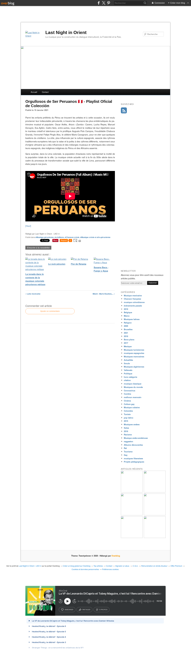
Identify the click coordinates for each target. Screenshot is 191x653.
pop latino (128, 417)
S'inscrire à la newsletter (38, 247)
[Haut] (28, 225)
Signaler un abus (122, 566)
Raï (125, 448)
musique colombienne (134, 302)
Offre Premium (176, 566)
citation (127, 380)
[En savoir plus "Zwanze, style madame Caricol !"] (132, 514)
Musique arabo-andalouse (136, 438)
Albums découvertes (133, 444)
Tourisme (128, 451)
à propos (103, 609)
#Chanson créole (72, 237)
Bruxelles (128, 329)
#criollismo (59, 237)
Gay (125, 455)
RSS (124, 110)
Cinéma (127, 400)
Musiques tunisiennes (134, 349)
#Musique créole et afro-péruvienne (95, 237)
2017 (126, 342)
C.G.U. (135, 566)
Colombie (128, 410)
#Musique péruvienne (45, 237)
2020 (126, 325)
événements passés (133, 305)
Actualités (128, 360)
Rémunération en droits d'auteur (154, 566)
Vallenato (128, 370)
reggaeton (128, 441)
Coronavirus (129, 390)
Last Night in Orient (66, 32)
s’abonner (69, 609)
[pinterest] (108, 3)
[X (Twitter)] (103, 3)
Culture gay (129, 404)
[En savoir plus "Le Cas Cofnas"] (155, 537)
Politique (128, 373)
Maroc (127, 315)
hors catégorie (130, 377)
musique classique (132, 383)
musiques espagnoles (134, 353)
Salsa (126, 427)
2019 (126, 309)
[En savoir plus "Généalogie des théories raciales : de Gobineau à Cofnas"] (155, 514)
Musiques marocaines (134, 356)
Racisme (128, 434)
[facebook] (99, 3)
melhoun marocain (132, 397)
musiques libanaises (133, 458)
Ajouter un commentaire (50, 311)
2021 (126, 332)
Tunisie (127, 414)
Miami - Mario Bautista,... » (104, 293)
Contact (45, 92)
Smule (127, 363)
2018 (126, 336)
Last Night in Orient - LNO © (30, 566)
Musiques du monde (133, 387)
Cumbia (127, 393)
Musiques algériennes (134, 366)
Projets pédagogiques (134, 461)
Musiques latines (132, 319)
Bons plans (129, 339)
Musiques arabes (132, 424)
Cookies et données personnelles (85, 569)
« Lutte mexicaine (32, 293)
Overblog (115, 555)
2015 (126, 421)
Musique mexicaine (133, 295)
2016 (126, 431)
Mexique (128, 346)
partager (86, 609)
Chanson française (132, 298)
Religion (128, 322)
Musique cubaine (132, 407)
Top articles (98, 566)
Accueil (34, 92)
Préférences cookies (110, 569)
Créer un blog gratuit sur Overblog (76, 566)
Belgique (128, 312)
